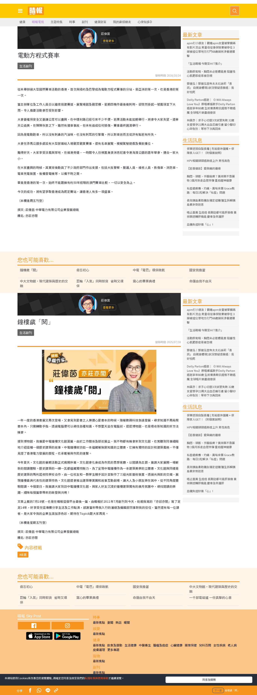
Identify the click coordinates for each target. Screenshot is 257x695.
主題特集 (57, 22)
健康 (22, 22)
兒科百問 (205, 645)
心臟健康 (176, 645)
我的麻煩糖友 (122, 22)
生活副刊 (25, 66)
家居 (24, 555)
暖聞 (127, 622)
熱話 (119, 622)
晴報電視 (38, 22)
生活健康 (131, 645)
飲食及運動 (114, 645)
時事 (72, 22)
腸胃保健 (191, 645)
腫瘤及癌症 (160, 645)
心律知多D (145, 22)
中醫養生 (145, 645)
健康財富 (100, 22)
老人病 (232, 645)
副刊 (85, 22)
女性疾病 (219, 645)
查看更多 (108, 41)
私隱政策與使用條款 (96, 678)
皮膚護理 (99, 649)
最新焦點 (99, 622)
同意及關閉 (209, 679)
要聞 (110, 622)
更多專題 (113, 649)
